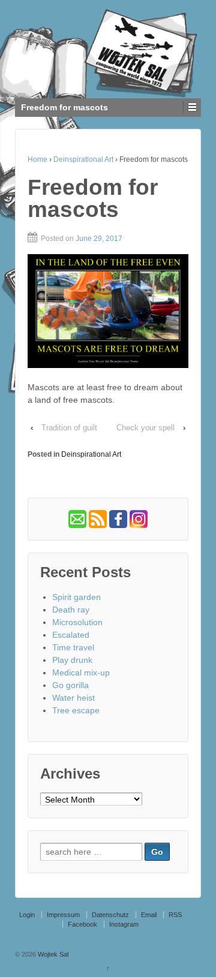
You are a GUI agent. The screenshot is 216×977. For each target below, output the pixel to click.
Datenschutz (110, 914)
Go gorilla (70, 685)
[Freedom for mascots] (108, 310)
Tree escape (76, 710)
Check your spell (145, 427)
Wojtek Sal (52, 954)
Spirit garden (76, 597)
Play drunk (72, 660)
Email (149, 914)
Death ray (70, 609)
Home (37, 159)
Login (27, 914)
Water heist (73, 697)
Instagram (124, 924)
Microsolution (77, 622)
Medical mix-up (81, 672)
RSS (175, 914)
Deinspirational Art (83, 159)
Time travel (73, 647)
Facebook (82, 924)
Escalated (70, 635)
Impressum (63, 914)
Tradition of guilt (69, 427)
